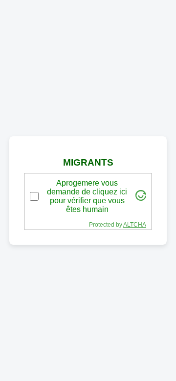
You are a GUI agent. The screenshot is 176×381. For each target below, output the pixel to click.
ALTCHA (134, 224)
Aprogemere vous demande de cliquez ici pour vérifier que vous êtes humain (87, 196)
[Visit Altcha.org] (140, 198)
